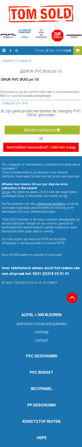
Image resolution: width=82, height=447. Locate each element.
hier (8, 96)
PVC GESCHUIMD (41, 356)
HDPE (42, 437)
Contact (41, 340)
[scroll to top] (72, 297)
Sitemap (42, 332)
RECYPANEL (41, 388)
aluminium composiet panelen (41, 323)
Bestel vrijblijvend (40, 130)
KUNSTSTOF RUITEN (42, 421)
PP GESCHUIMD (41, 405)
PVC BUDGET (41, 372)
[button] (4, 50)
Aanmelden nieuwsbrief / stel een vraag (41, 147)
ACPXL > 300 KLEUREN (41, 314)
